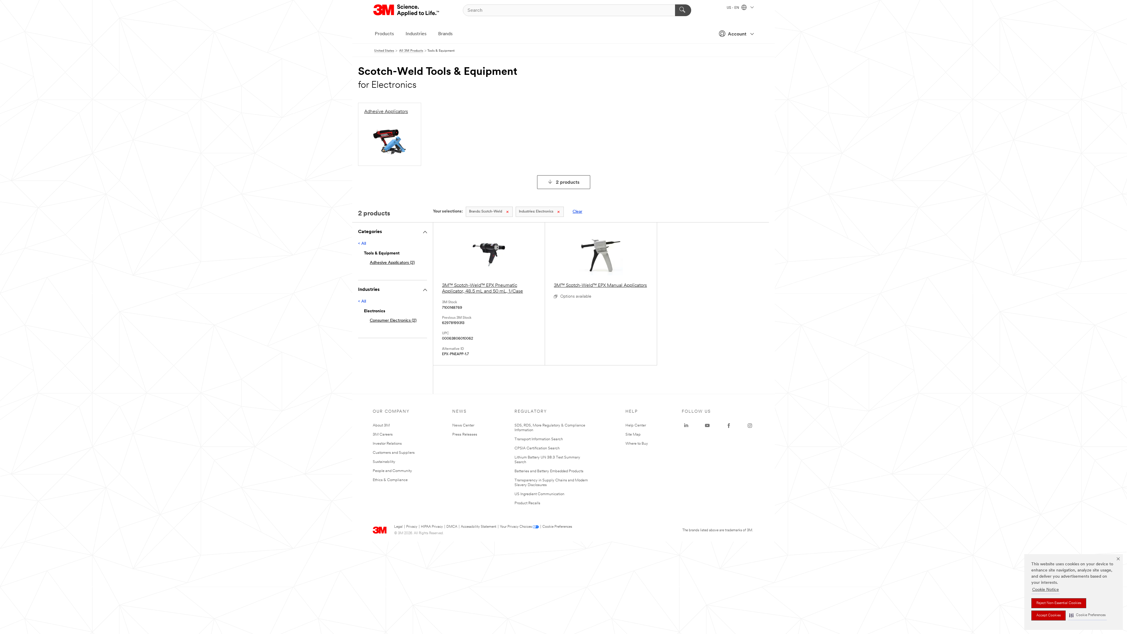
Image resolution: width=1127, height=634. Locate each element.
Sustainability (384, 462)
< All (362, 244)
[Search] (683, 10)
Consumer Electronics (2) (393, 320)
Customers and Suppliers (394, 453)
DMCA (451, 527)
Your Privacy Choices (516, 527)
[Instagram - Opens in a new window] (749, 425)
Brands (445, 34)
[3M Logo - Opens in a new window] (406, 10)
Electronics (536, 211)
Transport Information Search (538, 439)
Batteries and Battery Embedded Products (548, 471)
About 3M (381, 425)
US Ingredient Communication (539, 494)
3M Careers (383, 434)
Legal (398, 527)
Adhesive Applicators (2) (392, 263)
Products (384, 34)
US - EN (733, 8)
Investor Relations (387, 444)
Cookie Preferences (557, 527)
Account (737, 34)
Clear (577, 212)
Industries (416, 34)
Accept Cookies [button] (1048, 615)
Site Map (633, 434)
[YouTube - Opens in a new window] (707, 425)
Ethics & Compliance (390, 480)
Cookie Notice (1045, 590)
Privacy (411, 527)
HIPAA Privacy (432, 527)
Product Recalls (527, 503)
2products (568, 182)
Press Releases (464, 434)
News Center (463, 425)
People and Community (392, 471)
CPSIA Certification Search (537, 448)
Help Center (635, 425)
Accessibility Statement (478, 527)
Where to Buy (636, 444)
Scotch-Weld (485, 211)
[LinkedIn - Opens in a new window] (686, 425)
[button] (1087, 615)
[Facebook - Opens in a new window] (728, 425)
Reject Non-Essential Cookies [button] (1058, 603)
